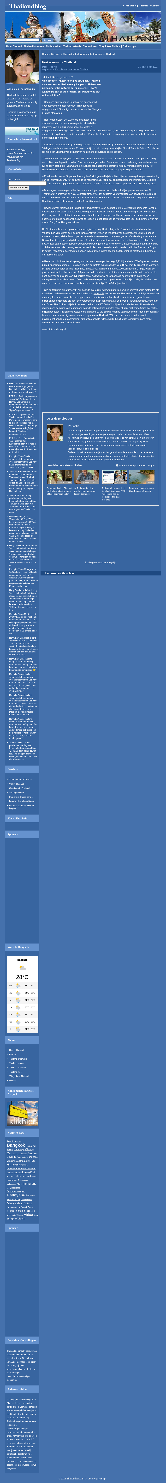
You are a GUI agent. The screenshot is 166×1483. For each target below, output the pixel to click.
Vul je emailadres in (55, 185)
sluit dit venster (70, 195)
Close (123, 152)
